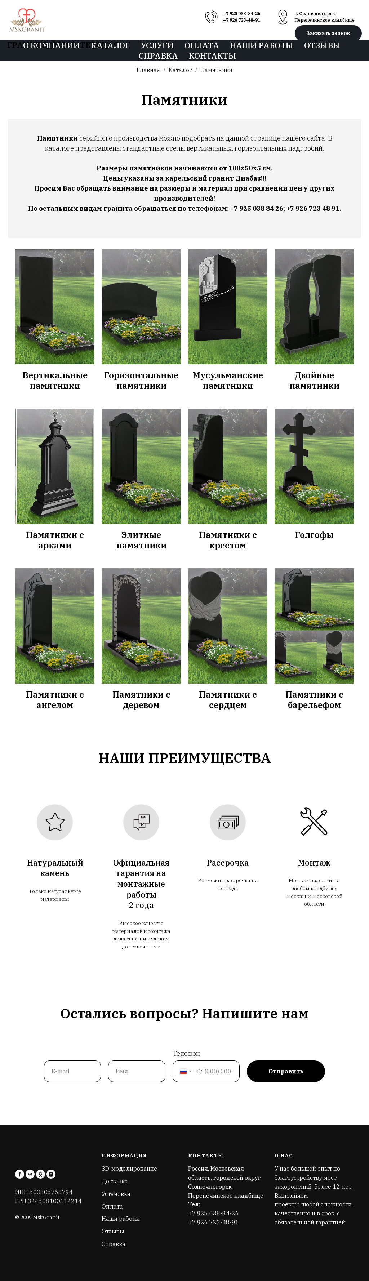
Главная (148, 70)
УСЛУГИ (157, 45)
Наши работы (121, 1218)
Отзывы (113, 1231)
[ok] (40, 1174)
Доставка (115, 1181)
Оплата (112, 1206)
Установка (116, 1193)
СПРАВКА (158, 55)
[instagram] (50, 1174)
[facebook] (19, 1174)
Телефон (186, 1053)
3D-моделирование (129, 1168)
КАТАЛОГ (110, 45)
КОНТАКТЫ (212, 55)
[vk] (30, 1174)
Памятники (216, 70)
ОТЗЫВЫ (322, 45)
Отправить (285, 1071)
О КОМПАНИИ (51, 45)
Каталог (180, 70)
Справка (113, 1243)
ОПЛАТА (201, 45)
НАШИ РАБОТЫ (261, 45)
